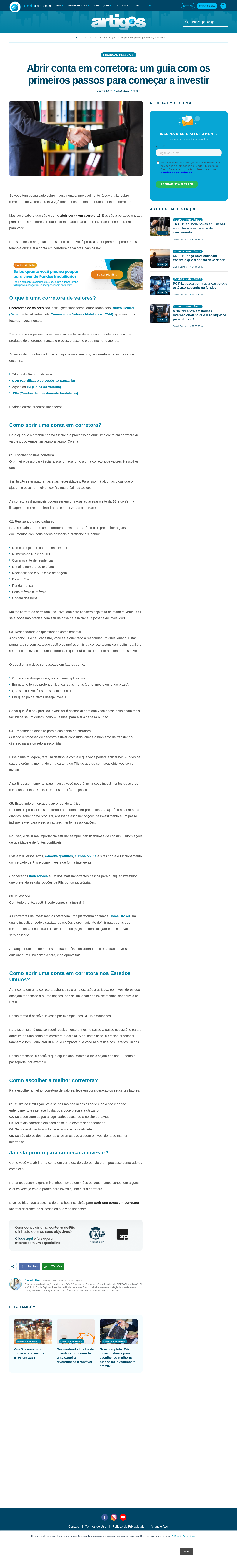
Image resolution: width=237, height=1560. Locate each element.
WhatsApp (56, 1266)
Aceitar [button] (186, 1551)
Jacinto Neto (104, 90)
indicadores (38, 876)
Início (74, 37)
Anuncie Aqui (160, 1526)
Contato (73, 1526)
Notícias (122, 5)
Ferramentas (77, 5)
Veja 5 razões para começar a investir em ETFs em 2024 (30, 1353)
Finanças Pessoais (118, 54)
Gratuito (142, 5)
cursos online (85, 856)
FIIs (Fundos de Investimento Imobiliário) (45, 393)
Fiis (58, 5)
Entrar (188, 6)
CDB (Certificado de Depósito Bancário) (43, 380)
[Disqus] (118, 1431)
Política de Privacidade (183, 1536)
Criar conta (207, 6)
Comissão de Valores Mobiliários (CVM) (82, 314)
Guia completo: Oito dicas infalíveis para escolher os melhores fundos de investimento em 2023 (118, 1357)
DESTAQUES (101, 5)
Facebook (33, 1266)
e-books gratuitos (59, 856)
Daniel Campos (180, 239)
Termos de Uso (95, 1526)
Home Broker (119, 916)
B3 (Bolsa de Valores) (44, 387)
